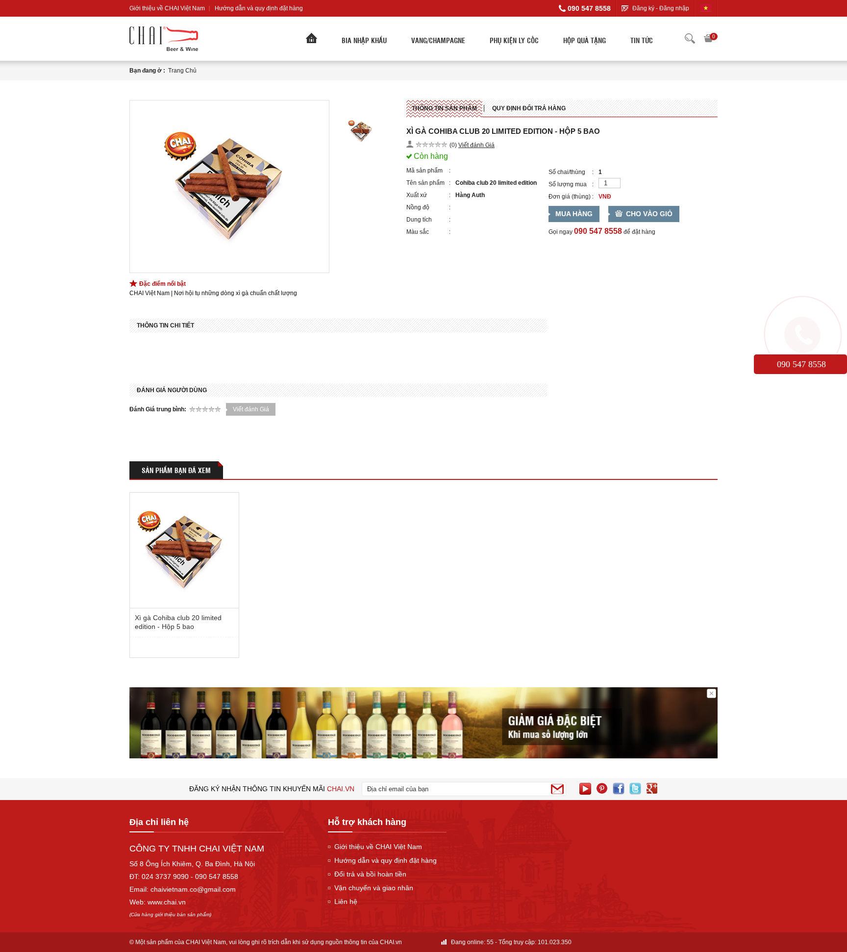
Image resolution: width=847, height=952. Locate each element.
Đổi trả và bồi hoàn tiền (370, 874)
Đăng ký (643, 8)
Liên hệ (345, 901)
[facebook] (618, 789)
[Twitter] (635, 789)
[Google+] (652, 789)
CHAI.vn (391, 942)
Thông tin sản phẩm (444, 108)
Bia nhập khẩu (364, 40)
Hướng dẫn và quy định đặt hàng (259, 8)
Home (311, 41)
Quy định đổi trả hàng (529, 108)
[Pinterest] (602, 789)
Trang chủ (182, 70)
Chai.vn (340, 789)
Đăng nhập (674, 8)
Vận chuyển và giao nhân (373, 888)
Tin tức (641, 40)
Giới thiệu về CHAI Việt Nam (167, 8)
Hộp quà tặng (584, 40)
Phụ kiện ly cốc (514, 40)
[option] (229, 186)
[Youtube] (585, 789)
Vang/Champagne (438, 40)
